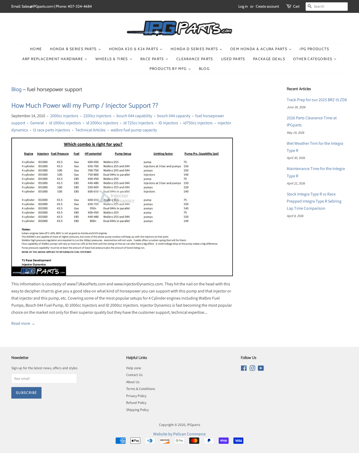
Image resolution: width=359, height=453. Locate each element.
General (37, 123)
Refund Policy (136, 402)
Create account (267, 6)
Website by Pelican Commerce (179, 434)
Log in (243, 6)
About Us (133, 381)
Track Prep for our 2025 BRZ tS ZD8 (317, 99)
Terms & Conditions (140, 388)
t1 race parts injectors (51, 130)
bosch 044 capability (134, 116)
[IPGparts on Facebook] (244, 369)
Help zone (133, 368)
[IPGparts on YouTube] (261, 369)
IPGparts (193, 424)
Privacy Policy (136, 395)
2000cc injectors (64, 116)
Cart (296, 6)
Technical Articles (90, 130)
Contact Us (134, 374)
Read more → (23, 323)
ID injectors (168, 123)
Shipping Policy (137, 409)
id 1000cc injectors (65, 123)
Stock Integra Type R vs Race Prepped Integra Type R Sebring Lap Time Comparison (314, 201)
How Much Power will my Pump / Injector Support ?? (84, 105)
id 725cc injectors (138, 123)
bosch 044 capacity (173, 116)
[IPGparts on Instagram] (252, 369)
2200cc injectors (97, 116)
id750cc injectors (198, 123)
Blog (16, 89)
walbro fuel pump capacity (134, 130)
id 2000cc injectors (102, 123)
